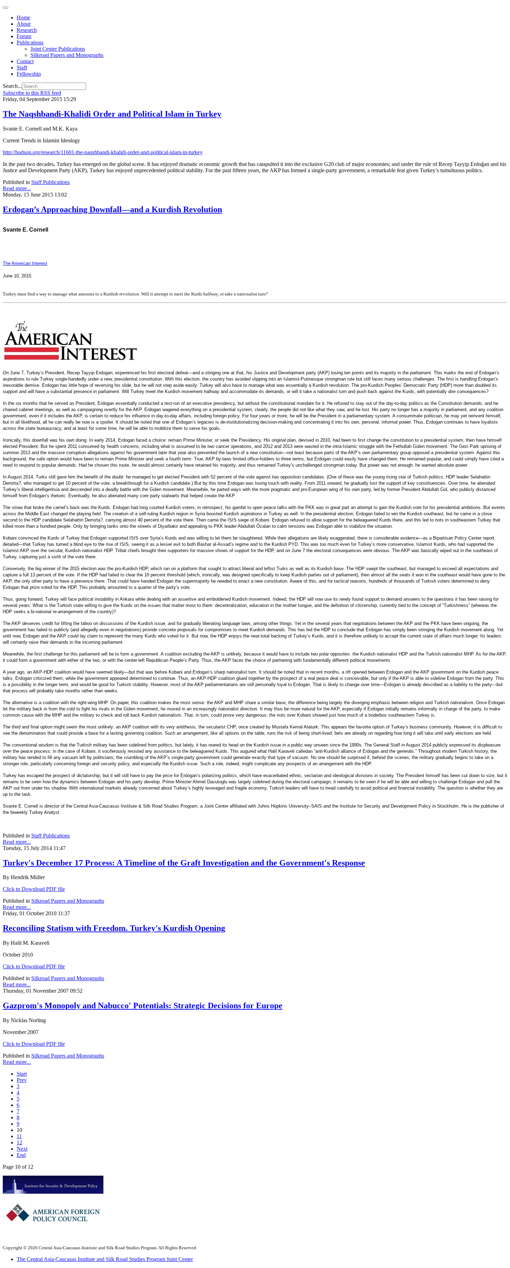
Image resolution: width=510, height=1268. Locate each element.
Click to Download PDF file (34, 889)
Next (22, 1149)
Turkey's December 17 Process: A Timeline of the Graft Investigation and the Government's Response (184, 862)
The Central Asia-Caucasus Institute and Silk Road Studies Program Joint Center (105, 1259)
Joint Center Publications (58, 49)
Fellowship (29, 74)
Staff (22, 67)
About (24, 24)
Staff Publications (50, 182)
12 (19, 1142)
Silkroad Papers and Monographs (67, 55)
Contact (25, 61)
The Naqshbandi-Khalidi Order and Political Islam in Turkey (112, 113)
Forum (24, 36)
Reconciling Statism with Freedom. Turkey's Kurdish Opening (114, 928)
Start (22, 1074)
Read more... (17, 188)
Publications (30, 42)
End (21, 1155)
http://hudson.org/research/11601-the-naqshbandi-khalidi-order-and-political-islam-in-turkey (103, 152)
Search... (12, 86)
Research (27, 30)
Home (23, 17)
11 (19, 1136)
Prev (22, 1080)
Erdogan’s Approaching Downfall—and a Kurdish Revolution (112, 209)
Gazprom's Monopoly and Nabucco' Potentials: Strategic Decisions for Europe (142, 1005)
